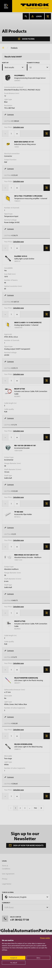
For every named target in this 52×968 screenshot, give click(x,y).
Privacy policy (45, 938)
